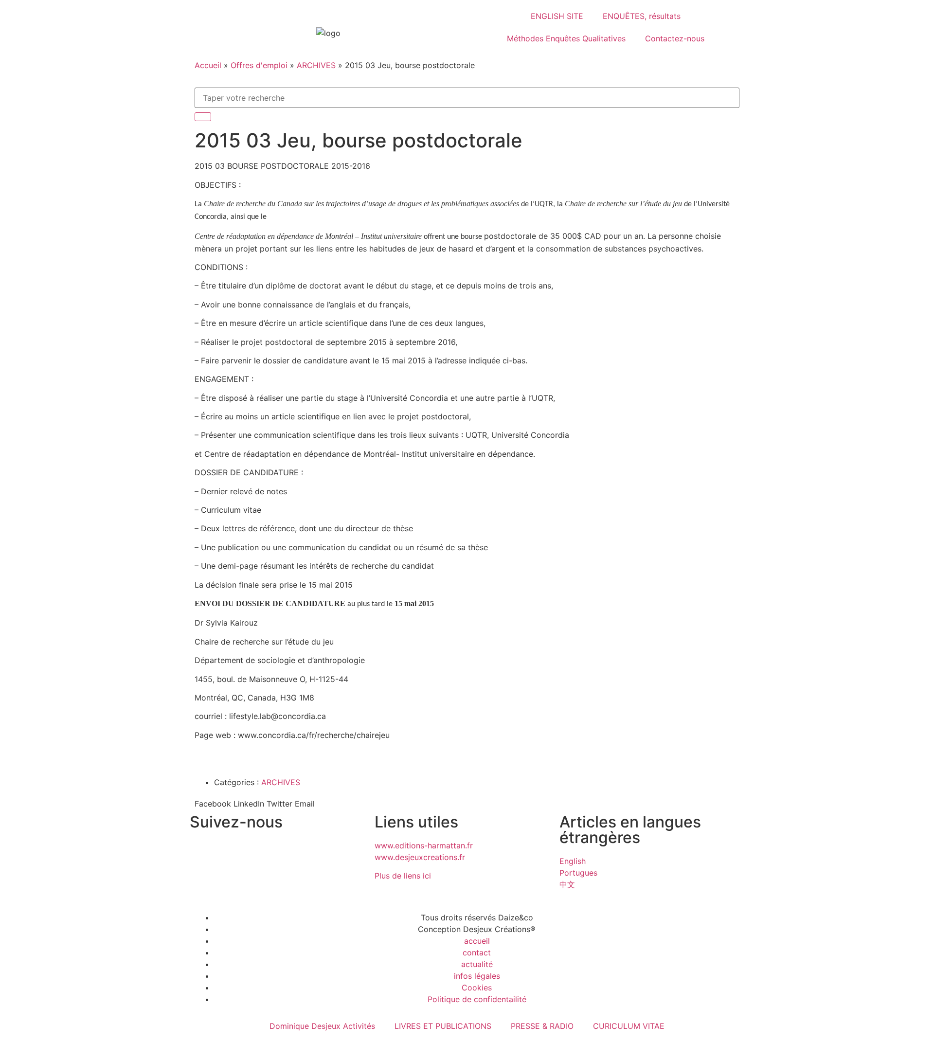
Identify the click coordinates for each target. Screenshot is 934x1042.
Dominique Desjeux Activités (322, 1026)
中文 (567, 884)
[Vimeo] (309, 852)
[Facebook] (228, 852)
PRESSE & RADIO (542, 1026)
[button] (213, 803)
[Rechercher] (203, 116)
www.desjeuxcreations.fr (420, 857)
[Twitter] (202, 852)
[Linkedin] (255, 852)
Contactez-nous (674, 38)
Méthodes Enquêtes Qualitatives (566, 38)
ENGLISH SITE (557, 16)
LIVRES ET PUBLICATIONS (443, 1026)
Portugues (578, 873)
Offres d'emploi (259, 65)
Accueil (208, 65)
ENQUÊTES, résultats (642, 16)
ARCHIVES (316, 65)
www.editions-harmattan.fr (424, 845)
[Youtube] (282, 852)
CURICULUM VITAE (629, 1026)
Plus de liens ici (403, 875)
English (572, 861)
